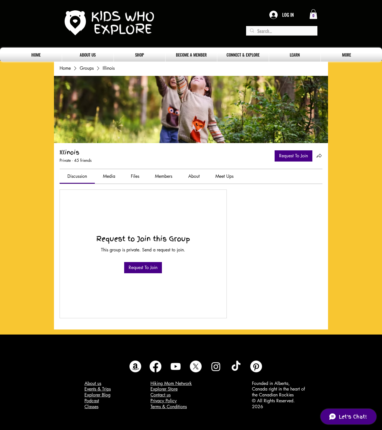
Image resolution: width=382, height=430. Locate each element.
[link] (77, 176)
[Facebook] (155, 366)
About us (92, 383)
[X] (196, 366)
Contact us (160, 395)
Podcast (91, 401)
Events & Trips (97, 389)
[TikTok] (236, 366)
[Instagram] (216, 366)
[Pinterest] (256, 366)
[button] (313, 14)
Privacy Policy (163, 401)
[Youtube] (175, 366)
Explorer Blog (97, 395)
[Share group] (319, 155)
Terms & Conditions (168, 407)
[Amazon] (135, 366)
